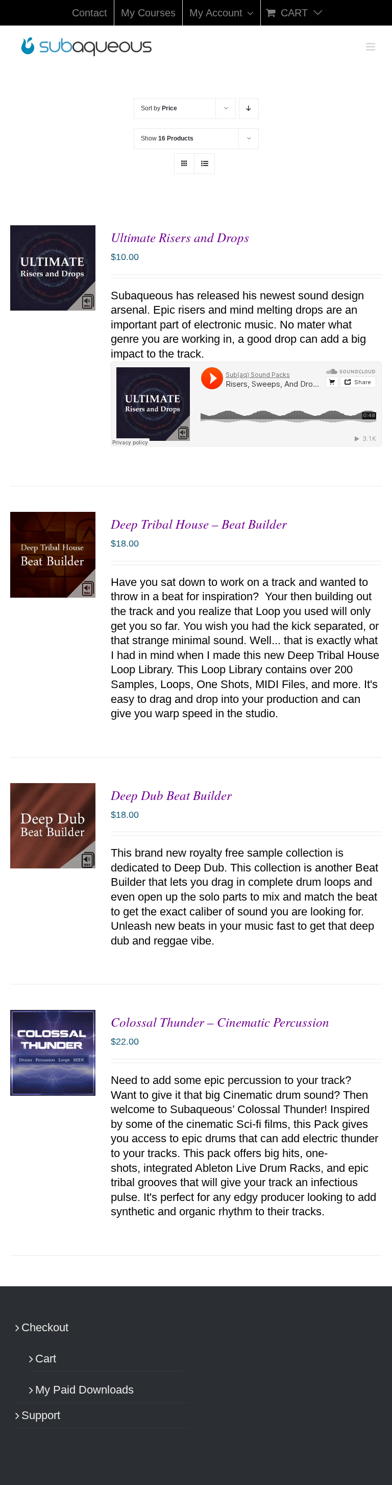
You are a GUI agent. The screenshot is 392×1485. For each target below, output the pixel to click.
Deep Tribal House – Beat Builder (199, 523)
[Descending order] (249, 108)
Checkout (44, 1327)
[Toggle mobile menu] (371, 46)
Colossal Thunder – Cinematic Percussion (220, 1021)
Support (40, 1415)
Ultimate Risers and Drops (180, 237)
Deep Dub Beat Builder (171, 795)
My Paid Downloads (84, 1389)
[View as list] (204, 164)
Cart (45, 1358)
